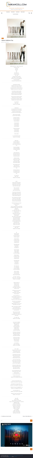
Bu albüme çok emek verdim (6, 416)
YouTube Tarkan (15, 14)
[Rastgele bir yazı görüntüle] (31, 13)
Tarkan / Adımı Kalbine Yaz (27, 416)
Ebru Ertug (7, 42)
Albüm (2, 38)
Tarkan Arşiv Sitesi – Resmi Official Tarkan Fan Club (16, 8)
